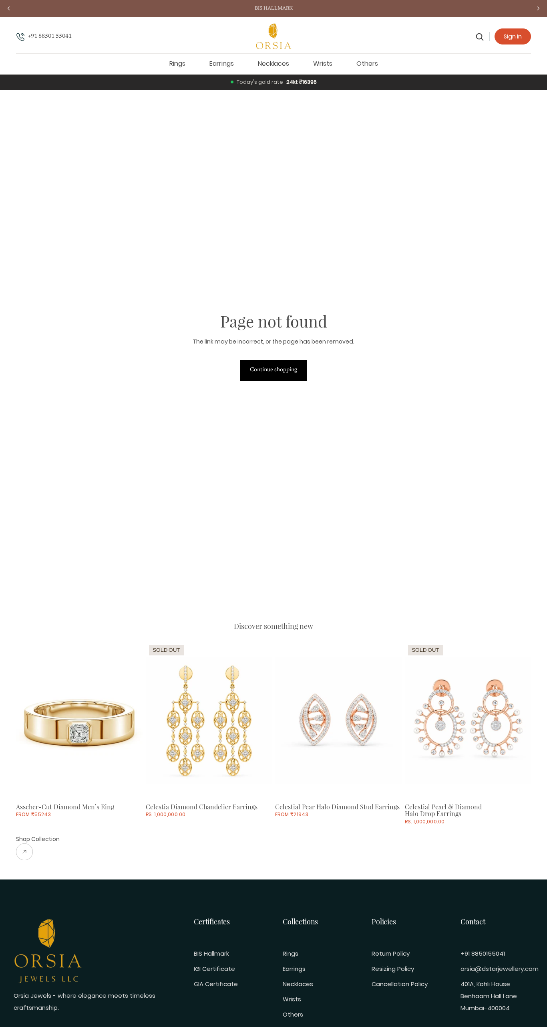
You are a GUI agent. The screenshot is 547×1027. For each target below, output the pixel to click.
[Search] (480, 36)
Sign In (513, 36)
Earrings (294, 968)
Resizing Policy (393, 968)
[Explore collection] (38, 851)
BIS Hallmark (211, 953)
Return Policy (391, 953)
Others (293, 1014)
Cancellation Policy (400, 984)
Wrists (292, 999)
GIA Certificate (216, 984)
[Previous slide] (28, 721)
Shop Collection (38, 839)
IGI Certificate (214, 968)
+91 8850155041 (483, 953)
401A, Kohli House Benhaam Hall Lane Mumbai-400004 (489, 996)
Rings (290, 953)
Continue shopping (273, 370)
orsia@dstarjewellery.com (500, 968)
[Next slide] (131, 721)
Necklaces (298, 984)
